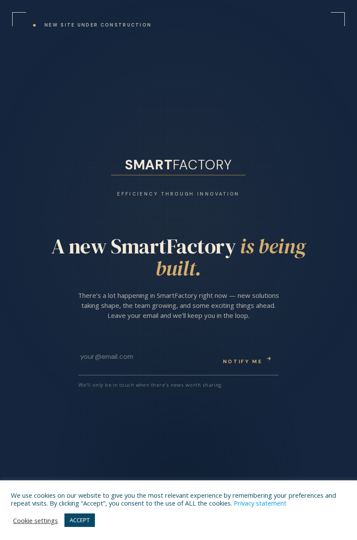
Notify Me (248, 360)
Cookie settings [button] (35, 520)
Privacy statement (260, 503)
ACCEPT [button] (80, 520)
